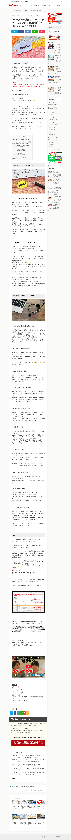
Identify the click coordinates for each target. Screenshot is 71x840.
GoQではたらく (53, 114)
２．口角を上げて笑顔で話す (20, 146)
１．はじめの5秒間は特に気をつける (21, 145)
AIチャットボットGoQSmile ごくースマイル (54, 108)
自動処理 (52, 144)
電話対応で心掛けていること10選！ (20, 143)
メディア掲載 (53, 119)
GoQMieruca (52, 102)
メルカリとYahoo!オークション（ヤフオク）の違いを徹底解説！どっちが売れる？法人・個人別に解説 (31, 760)
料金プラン (51, 5)
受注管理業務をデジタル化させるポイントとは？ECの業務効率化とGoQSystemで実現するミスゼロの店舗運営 (54, 191)
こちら (13, 585)
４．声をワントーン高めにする (20, 149)
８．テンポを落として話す (19, 154)
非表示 (23, 136)
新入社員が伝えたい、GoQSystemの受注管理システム (25, 786)
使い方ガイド (52, 139)
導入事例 (44, 5)
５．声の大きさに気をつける (20, 150)
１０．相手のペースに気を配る (20, 157)
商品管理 (52, 127)
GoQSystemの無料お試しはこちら (28, 742)
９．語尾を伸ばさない (18, 156)
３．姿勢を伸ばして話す (19, 147)
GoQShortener (52, 104)
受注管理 (52, 132)
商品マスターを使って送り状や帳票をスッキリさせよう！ (32, 790)
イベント (51, 122)
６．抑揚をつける (17, 151)
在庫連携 (52, 129)
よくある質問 (58, 5)
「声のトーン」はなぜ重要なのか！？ (20, 139)
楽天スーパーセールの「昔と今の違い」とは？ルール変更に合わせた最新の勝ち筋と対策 (31, 773)
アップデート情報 (53, 124)
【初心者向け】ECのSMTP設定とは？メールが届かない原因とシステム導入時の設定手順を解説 (31, 756)
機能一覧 (37, 5)
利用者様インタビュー (54, 149)
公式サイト (58, 1)
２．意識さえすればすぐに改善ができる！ (22, 142)
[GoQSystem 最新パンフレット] (55, 39)
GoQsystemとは (29, 5)
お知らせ (51, 117)
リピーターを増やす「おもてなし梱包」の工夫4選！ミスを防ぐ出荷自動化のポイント (55, 91)
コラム (14, 752)
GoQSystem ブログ (51, 836)
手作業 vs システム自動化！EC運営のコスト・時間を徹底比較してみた (31, 769)
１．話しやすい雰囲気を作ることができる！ (23, 141)
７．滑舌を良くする (18, 153)
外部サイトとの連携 (54, 137)
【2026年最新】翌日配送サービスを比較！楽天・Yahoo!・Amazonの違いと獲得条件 (29, 765)
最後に (13, 158)
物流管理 (52, 134)
